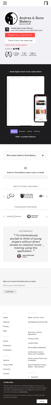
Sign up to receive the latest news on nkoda (19, 281)
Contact (6, 374)
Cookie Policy (33, 343)
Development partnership (37, 322)
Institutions (7, 350)
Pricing (6, 326)
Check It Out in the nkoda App (20, 41)
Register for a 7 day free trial (20, 35)
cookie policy (23, 392)
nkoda (5, 318)
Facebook (34, 377)
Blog (5, 331)
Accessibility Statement (37, 348)
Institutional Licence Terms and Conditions (36, 353)
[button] (4, 196)
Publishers (7, 346)
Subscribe (9, 292)
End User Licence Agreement (35, 333)
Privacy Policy (33, 339)
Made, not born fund (36, 318)
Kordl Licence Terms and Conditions (37, 359)
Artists (5, 341)
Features (6, 322)
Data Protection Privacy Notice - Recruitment (37, 366)
